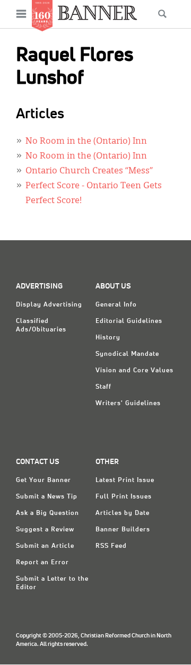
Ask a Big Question (47, 513)
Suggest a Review (45, 530)
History (108, 338)
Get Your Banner (43, 480)
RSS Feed (111, 546)
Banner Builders (123, 530)
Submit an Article (45, 546)
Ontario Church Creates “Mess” (89, 171)
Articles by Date (123, 513)
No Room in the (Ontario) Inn (86, 141)
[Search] (162, 13)
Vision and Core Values (134, 371)
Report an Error (42, 562)
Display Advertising (49, 305)
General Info (116, 305)
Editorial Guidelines (129, 321)
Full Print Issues (124, 497)
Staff (103, 387)
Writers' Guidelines (128, 403)
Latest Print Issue (125, 480)
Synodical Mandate (127, 354)
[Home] (97, 12)
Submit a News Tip (46, 497)
